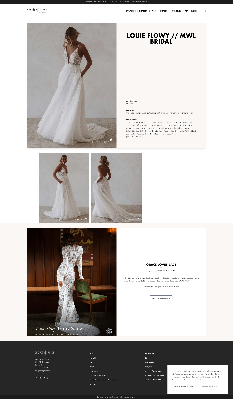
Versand (93, 384)
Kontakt (93, 358)
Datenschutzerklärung (98, 375)
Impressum (94, 371)
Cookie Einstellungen (183, 386)
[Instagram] (40, 378)
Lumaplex (120, 397)
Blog (147, 358)
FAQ (91, 362)
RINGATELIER (176, 11)
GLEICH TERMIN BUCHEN (161, 298)
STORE (153, 11)
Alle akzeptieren (209, 386)
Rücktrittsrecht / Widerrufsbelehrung (103, 380)
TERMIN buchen (191, 11)
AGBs (92, 367)
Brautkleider (149, 362)
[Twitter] (44, 378)
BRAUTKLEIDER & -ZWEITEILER (136, 11)
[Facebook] (36, 378)
